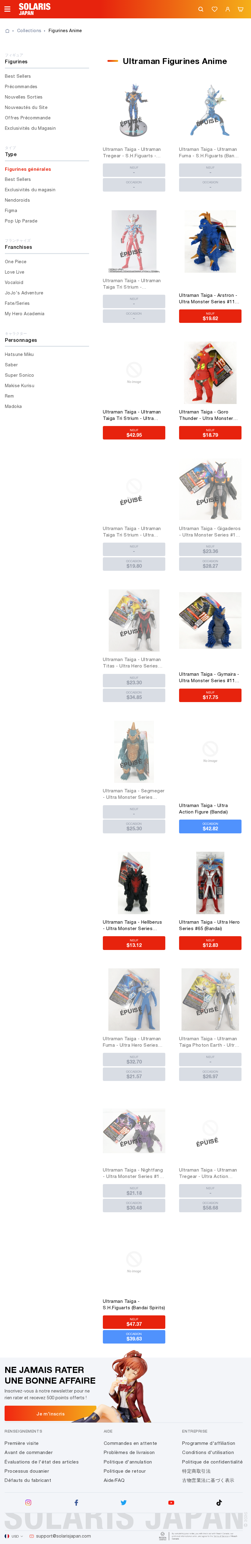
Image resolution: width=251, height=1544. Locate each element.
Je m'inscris (50, 1413)
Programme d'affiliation (208, 1443)
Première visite (22, 1443)
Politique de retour (125, 1471)
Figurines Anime (65, 30)
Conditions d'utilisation (208, 1452)
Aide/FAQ (114, 1480)
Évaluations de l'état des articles (42, 1461)
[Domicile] (11, 30)
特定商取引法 (196, 1471)
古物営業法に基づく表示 (208, 1480)
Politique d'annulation (128, 1461)
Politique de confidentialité (212, 1461)
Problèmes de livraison (129, 1452)
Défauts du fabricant (28, 1480)
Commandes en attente (130, 1443)
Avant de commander (29, 1452)
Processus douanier (27, 1471)
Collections (29, 30)
